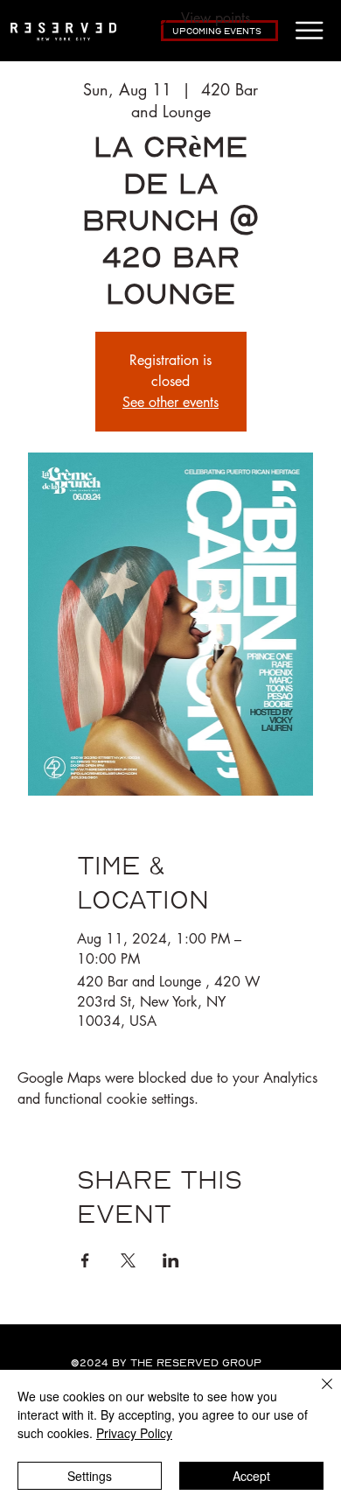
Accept (251, 1475)
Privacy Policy (134, 1433)
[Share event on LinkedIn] (171, 1260)
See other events (170, 402)
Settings (89, 1475)
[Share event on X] (128, 1260)
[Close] (317, 1394)
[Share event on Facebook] (85, 1260)
